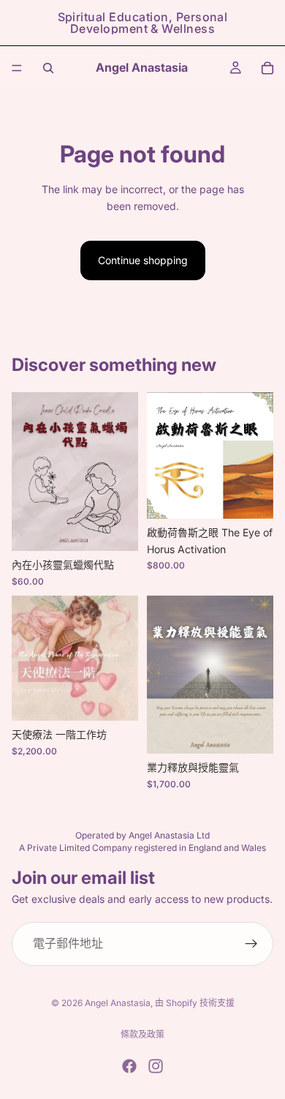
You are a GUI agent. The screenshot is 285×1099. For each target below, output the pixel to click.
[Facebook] (129, 1066)
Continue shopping (143, 260)
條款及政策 (142, 1034)
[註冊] (251, 944)
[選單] (17, 68)
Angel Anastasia (118, 1002)
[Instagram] (155, 1066)
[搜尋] (48, 68)
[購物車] (267, 68)
